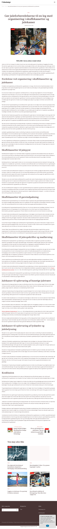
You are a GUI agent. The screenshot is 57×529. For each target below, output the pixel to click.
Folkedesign (6, 2)
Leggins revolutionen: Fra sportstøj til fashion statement (17, 492)
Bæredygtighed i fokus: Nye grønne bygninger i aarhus (40, 466)
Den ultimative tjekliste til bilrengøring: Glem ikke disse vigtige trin (38, 492)
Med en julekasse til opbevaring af (9, 311)
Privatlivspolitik (42, 512)
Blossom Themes (37, 522)
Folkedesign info (42, 509)
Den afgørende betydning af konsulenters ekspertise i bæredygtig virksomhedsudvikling (17, 466)
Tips (28, 12)
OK (47, 525)
